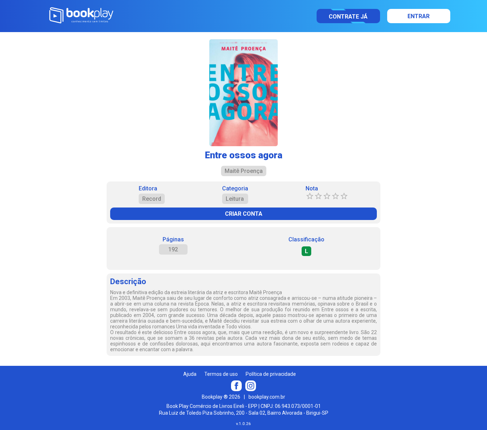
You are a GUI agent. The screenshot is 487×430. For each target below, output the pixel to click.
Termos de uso (221, 374)
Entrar (418, 16)
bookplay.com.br (266, 397)
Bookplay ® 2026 (221, 397)
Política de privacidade (271, 374)
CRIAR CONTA (243, 213)
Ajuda (189, 374)
